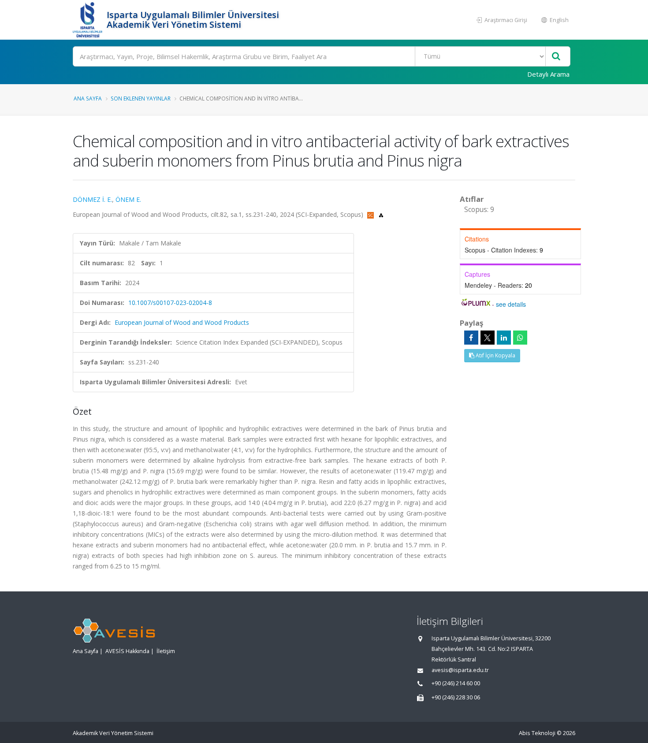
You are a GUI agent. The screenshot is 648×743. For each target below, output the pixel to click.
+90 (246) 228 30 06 (456, 697)
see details (511, 304)
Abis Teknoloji (537, 733)
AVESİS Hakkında (127, 651)
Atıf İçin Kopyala (494, 355)
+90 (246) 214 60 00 (456, 683)
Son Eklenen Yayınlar (141, 98)
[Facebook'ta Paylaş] (471, 338)
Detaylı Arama (548, 74)
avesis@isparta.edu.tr (460, 670)
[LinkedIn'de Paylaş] (504, 338)
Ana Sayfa (88, 98)
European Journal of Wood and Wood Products (182, 322)
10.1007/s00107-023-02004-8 (170, 302)
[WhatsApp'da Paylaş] (520, 338)
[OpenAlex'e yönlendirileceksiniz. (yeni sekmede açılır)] (381, 214)
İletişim (165, 651)
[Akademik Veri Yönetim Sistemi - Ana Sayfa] (88, 20)
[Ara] (556, 57)
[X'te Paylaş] (487, 338)
